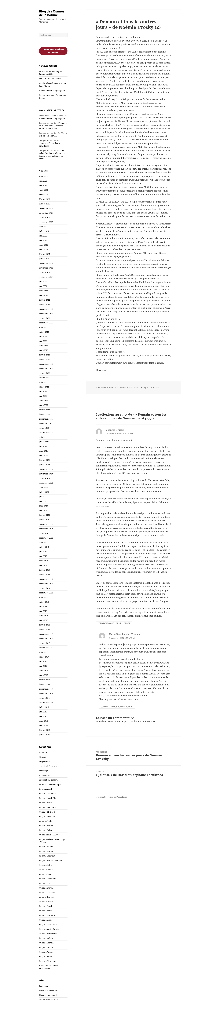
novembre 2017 (46, 638)
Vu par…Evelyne (46, 888)
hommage (43, 770)
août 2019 (43, 542)
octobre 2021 (44, 428)
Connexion (43, 986)
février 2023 (44, 355)
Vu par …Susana (46, 825)
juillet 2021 (44, 441)
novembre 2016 (46, 693)
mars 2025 (43, 249)
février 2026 (44, 199)
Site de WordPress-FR (48, 999)
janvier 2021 (44, 464)
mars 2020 (43, 510)
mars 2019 (43, 565)
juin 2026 (43, 181)
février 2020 (44, 515)
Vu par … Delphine (47, 793)
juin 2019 (43, 551)
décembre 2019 (46, 524)
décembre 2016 (46, 689)
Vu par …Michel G (47, 812)
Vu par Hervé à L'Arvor (49, 835)
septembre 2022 (46, 377)
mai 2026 (43, 185)
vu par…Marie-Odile (48, 933)
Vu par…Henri (45, 906)
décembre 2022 (46, 364)
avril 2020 (43, 506)
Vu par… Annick (46, 846)
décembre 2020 (46, 469)
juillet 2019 (44, 547)
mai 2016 (43, 716)
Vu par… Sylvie (45, 865)
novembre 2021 (46, 423)
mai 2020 (43, 501)
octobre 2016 (44, 698)
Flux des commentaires (49, 995)
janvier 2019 (44, 574)
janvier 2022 (44, 414)
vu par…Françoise (47, 892)
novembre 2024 (46, 268)
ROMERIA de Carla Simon (50, 78)
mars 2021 (43, 455)
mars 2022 (43, 405)
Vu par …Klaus (45, 802)
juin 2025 (43, 236)
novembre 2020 (46, 474)
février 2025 (44, 254)
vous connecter (116, 721)
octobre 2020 (44, 478)
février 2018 (44, 625)
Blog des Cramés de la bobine (51, 13)
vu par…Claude (45, 874)
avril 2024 (43, 290)
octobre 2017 (44, 643)
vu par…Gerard (46, 901)
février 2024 (44, 300)
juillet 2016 (44, 707)
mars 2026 (43, 194)
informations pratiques (49, 780)
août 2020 (43, 487)
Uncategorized (45, 789)
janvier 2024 (44, 304)
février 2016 (44, 730)
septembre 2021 (46, 432)
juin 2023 (43, 336)
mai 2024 (43, 286)
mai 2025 (43, 240)
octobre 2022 (44, 373)
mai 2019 (43, 556)
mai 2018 (43, 611)
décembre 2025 (46, 208)
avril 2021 (43, 451)
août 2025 (43, 226)
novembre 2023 (46, 313)
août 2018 (43, 597)
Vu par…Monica (46, 947)
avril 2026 (43, 190)
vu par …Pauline (46, 821)
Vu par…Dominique (47, 878)
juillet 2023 (44, 332)
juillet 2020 (44, 492)
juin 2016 (43, 712)
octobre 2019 (44, 533)
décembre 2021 (46, 419)
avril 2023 (43, 345)
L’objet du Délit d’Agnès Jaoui (52, 90)
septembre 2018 (46, 593)
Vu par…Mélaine (46, 938)
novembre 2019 (46, 528)
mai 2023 (43, 341)
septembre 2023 (46, 323)
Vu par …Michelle (47, 816)
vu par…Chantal (46, 869)
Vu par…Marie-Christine (49, 929)
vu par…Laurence (47, 915)
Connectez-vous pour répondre (114, 623)
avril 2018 (43, 615)
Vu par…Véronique (47, 961)
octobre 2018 (44, 588)
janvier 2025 (44, 258)
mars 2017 (43, 675)
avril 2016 (43, 721)
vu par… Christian (47, 856)
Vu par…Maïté (45, 920)
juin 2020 (43, 496)
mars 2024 (43, 295)
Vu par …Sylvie (45, 830)
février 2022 (44, 409)
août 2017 (43, 652)
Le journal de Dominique (50, 784)
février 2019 (44, 570)
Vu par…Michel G (46, 943)
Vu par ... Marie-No (150, 387)
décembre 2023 (46, 309)
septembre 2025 (46, 222)
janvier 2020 (44, 519)
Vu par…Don (44, 883)
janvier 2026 (44, 204)
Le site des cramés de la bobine (53, 51)
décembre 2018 (46, 579)
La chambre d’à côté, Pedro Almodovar (49, 143)
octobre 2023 (44, 318)
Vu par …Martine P (47, 807)
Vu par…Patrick (46, 952)
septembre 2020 (46, 483)
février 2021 (44, 460)
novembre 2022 (46, 368)
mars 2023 (43, 350)
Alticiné (42, 757)
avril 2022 (43, 400)
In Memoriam (45, 775)
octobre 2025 (44, 217)
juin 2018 (43, 606)
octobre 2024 (44, 272)
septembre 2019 (46, 538)
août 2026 (43, 176)
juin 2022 (43, 391)
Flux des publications (48, 990)
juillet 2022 (44, 387)
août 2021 (43, 437)
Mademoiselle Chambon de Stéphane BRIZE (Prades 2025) (53, 126)
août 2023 (43, 327)
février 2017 (44, 679)
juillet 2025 (44, 231)
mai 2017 (43, 666)
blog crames (44, 761)
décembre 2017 (46, 634)
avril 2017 (43, 670)
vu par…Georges (46, 897)
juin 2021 (43, 446)
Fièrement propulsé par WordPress (111, 797)
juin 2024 (43, 281)
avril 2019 (43, 560)
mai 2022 (43, 396)
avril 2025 (43, 245)
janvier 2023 (44, 359)
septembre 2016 (46, 702)
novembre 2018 (46, 583)
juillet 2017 (44, 657)
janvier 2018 (44, 629)
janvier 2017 (44, 684)
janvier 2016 (44, 734)
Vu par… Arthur (46, 851)
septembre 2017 (46, 647)
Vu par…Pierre (45, 956)
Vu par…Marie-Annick (49, 924)
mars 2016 (43, 725)
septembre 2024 (46, 277)
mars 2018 (43, 620)
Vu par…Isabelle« (47, 910)
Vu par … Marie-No (47, 798)
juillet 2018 (44, 602)
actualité (43, 752)
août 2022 (43, 382)
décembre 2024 (46, 263)
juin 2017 (43, 661)
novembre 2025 (46, 213)
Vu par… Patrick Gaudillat (50, 860)
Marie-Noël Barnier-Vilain (128, 387)
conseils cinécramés (47, 766)
